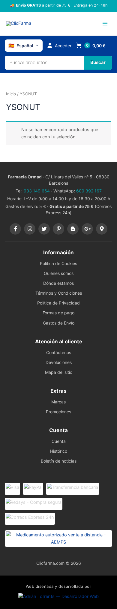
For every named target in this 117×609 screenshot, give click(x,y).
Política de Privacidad (58, 302)
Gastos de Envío (58, 322)
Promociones (58, 411)
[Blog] (73, 229)
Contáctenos (58, 352)
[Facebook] (15, 229)
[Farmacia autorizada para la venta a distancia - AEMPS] (58, 538)
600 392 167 (89, 190)
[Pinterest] (58, 229)
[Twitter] (44, 229)
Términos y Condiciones (58, 293)
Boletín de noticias (58, 460)
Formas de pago (58, 312)
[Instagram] (29, 229)
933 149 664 (37, 190)
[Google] (87, 229)
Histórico (58, 451)
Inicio (11, 93)
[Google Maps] (101, 229)
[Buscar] (98, 63)
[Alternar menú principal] (105, 24)
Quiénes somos (59, 273)
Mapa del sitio (58, 372)
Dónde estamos (58, 283)
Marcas (58, 401)
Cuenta (59, 441)
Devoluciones (59, 362)
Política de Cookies (58, 263)
